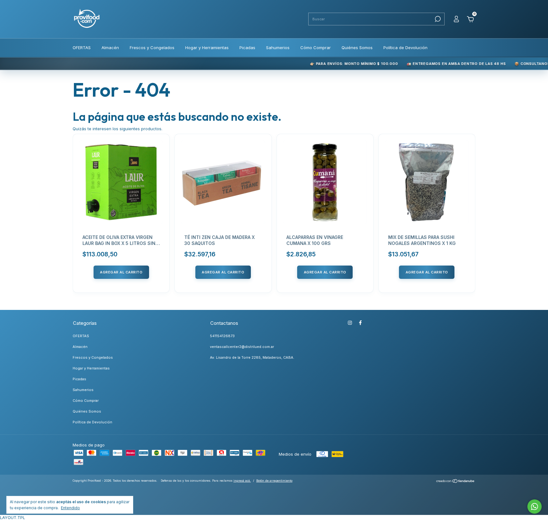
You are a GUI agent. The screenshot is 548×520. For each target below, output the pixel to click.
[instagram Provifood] (350, 322)
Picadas (247, 47)
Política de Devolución (405, 47)
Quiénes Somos (357, 47)
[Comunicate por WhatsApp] (534, 506)
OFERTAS (82, 47)
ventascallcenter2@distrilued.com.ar (242, 346)
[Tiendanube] (455, 481)
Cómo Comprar (315, 47)
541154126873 (222, 336)
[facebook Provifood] (360, 322)
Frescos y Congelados (152, 47)
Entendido (70, 507)
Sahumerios (278, 47)
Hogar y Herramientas (207, 47)
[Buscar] (437, 19)
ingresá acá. (242, 480)
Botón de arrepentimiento (274, 480)
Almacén (110, 47)
